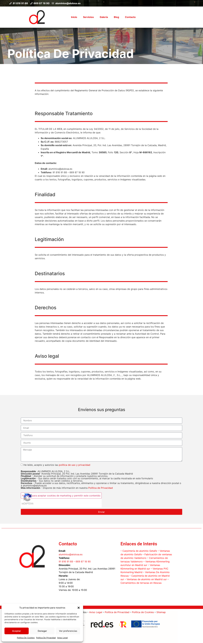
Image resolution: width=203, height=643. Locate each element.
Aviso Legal (62, 637)
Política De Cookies (26, 637)
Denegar (42, 631)
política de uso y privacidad (74, 464)
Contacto (130, 17)
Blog (116, 17)
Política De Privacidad (46, 637)
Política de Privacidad (100, 487)
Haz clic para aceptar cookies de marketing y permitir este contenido (61, 495)
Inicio (74, 17)
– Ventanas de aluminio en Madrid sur (145, 579)
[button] (78, 607)
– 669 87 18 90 (82, 561)
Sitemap (161, 612)
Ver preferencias (68, 631)
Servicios (88, 17)
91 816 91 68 (66, 561)
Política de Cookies (143, 612)
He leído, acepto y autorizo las (101, 476)
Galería (104, 17)
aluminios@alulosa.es (70, 554)
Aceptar (16, 631)
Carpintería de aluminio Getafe (139, 550)
